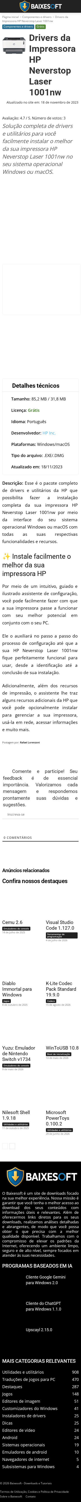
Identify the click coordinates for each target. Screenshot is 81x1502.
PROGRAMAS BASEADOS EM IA (37, 1266)
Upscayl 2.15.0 (39, 1329)
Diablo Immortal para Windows (17, 989)
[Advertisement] (40, 219)
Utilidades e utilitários (16, 1124)
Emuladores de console (16, 928)
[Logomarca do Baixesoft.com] (40, 6)
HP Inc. (49, 433)
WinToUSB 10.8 (62, 1048)
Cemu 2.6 (12, 922)
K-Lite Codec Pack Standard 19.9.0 (61, 989)
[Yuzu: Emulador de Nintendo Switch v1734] (16, 1028)
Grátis (40, 26)
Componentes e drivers (37, 17)
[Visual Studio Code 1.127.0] (60, 903)
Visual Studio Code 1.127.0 (60, 925)
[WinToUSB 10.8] (60, 1028)
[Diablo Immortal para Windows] (16, 964)
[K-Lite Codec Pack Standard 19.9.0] (60, 964)
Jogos (6, 1001)
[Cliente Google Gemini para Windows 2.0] (12, 1284)
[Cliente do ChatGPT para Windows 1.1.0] (12, 1310)
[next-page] (12, 1146)
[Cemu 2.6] (16, 903)
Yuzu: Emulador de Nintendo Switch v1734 (18, 1053)
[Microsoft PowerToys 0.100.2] (60, 1093)
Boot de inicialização (58, 1054)
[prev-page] (5, 1146)
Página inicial (10, 17)
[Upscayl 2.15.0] (12, 1336)
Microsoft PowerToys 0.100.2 (57, 1118)
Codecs (51, 1001)
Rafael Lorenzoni (30, 742)
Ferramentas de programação (56, 935)
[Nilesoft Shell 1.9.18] (16, 1093)
